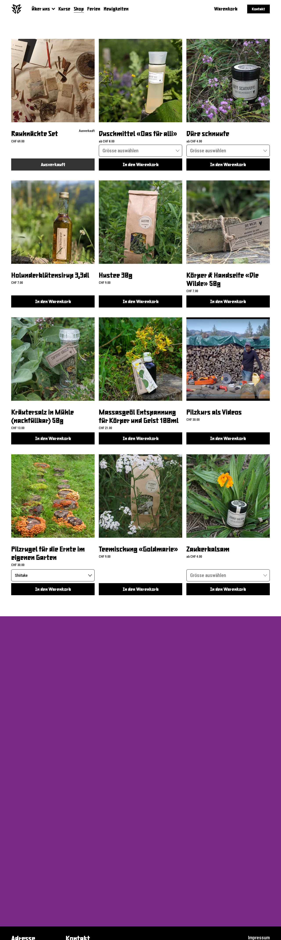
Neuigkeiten (116, 8)
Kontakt (258, 9)
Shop (79, 8)
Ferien (93, 8)
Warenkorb (226, 8)
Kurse (64, 8)
